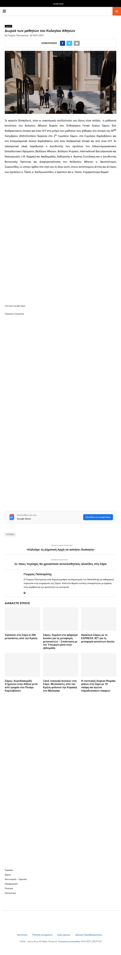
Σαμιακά (8, 26)
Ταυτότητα (22, 935)
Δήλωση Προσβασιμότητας (88, 935)
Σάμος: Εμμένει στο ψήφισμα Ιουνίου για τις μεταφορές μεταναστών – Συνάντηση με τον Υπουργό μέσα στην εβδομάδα (60, 641)
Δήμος (8, 874)
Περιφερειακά (11, 884)
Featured (10, 534)
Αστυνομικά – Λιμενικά (16, 879)
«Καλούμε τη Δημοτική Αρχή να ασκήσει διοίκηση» (60, 549)
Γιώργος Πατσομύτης (18, 35)
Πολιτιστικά (10, 893)
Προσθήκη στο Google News (98, 517)
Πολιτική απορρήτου (42, 935)
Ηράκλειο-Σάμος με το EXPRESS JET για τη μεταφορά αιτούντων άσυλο (98, 638)
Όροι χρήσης (64, 935)
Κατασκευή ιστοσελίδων (69, 941)
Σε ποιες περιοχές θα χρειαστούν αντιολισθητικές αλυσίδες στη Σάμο (60, 564)
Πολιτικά (9, 888)
